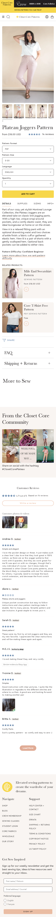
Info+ (50, 204)
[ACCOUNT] (47, 17)
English (9, 172)
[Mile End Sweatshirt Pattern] (12, 283)
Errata (32, 820)
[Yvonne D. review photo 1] (8, 704)
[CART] (52, 17)
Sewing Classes (10, 821)
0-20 (7, 161)
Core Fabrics (9, 831)
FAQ (8, 352)
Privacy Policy (37, 844)
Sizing (37, 204)
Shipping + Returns (20, 363)
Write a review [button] (28, 503)
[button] (35, 134)
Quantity (6, 178)
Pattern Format (9, 143)
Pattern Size (8, 155)
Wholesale (8, 836)
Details (6, 204)
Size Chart (35, 815)
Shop (5, 806)
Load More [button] (28, 748)
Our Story (8, 841)
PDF (7, 149)
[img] (8, 545)
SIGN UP (28, 912)
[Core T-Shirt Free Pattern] (12, 317)
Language (7, 167)
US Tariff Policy (37, 849)
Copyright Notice (39, 839)
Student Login (10, 826)
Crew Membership (11, 816)
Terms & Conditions (40, 834)
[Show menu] (3, 17)
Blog (5, 811)
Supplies (22, 204)
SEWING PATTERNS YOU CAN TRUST (28, 10)
